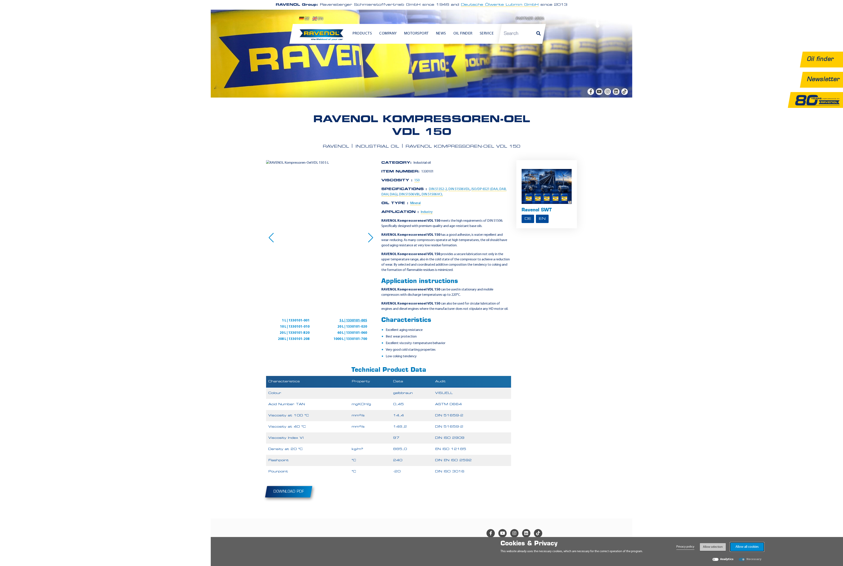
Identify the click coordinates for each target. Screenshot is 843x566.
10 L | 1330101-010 (295, 326)
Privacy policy (685, 546)
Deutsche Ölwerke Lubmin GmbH (500, 5)
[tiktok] (624, 91)
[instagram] (607, 91)
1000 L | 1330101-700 (350, 339)
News (441, 34)
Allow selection (713, 547)
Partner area (530, 19)
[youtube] (599, 91)
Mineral (415, 203)
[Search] (538, 34)
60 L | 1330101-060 (352, 333)
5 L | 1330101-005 (353, 320)
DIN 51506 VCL (432, 194)
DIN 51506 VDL (459, 189)
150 (417, 180)
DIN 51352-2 (438, 189)
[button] (271, 238)
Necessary (753, 559)
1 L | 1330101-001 (296, 320)
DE (306, 19)
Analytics (726, 559)
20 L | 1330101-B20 (295, 333)
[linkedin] (616, 91)
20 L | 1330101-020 (352, 326)
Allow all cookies (747, 547)
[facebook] (590, 91)
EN (320, 19)
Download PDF (289, 491)
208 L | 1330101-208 (294, 339)
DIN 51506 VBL (409, 194)
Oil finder (462, 34)
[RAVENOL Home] (322, 36)
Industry (427, 212)
